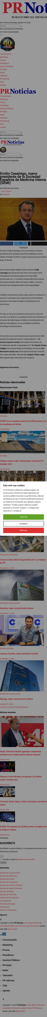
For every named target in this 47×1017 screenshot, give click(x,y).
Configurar (23, 524)
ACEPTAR (23, 517)
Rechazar (23, 530)
